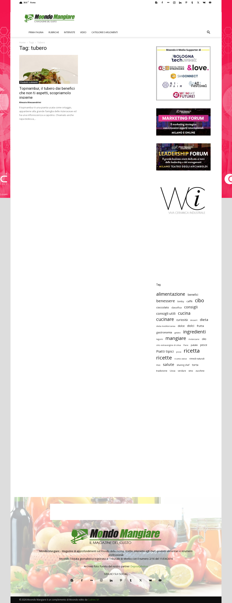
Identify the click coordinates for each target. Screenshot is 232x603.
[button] (208, 32)
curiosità (182, 320)
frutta (200, 326)
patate (194, 345)
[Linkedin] (180, 2)
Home (22, 42)
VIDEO (83, 32)
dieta (204, 319)
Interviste (69, 32)
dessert (193, 320)
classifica (176, 307)
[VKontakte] (204, 2)
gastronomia (164, 332)
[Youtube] (210, 2)
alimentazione (170, 294)
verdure (182, 370)
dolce (181, 326)
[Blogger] (156, 2)
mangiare (175, 338)
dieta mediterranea (165, 326)
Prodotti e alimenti (29, 82)
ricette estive (180, 358)
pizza (178, 352)
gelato (178, 332)
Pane (185, 345)
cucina (184, 313)
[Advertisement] (183, 251)
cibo (199, 300)
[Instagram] (174, 2)
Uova (172, 370)
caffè (189, 301)
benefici (193, 295)
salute (168, 364)
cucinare (165, 319)
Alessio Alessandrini (30, 102)
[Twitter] (198, 2)
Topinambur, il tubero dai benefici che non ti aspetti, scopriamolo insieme (47, 93)
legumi (159, 339)
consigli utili (165, 313)
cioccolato (162, 307)
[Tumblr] (192, 2)
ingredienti (194, 332)
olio (204, 339)
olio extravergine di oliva (168, 345)
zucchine (200, 370)
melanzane (193, 339)
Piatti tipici (165, 351)
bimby (180, 301)
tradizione (161, 370)
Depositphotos (139, 566)
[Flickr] (168, 2)
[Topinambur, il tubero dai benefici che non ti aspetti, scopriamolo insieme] (48, 69)
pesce (203, 345)
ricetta (192, 351)
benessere (165, 301)
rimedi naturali (196, 358)
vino (190, 370)
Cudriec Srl (93, 599)
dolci (190, 326)
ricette (164, 357)
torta (195, 365)
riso (158, 365)
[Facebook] (162, 2)
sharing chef (183, 365)
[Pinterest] (186, 2)
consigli (191, 307)
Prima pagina (36, 32)
